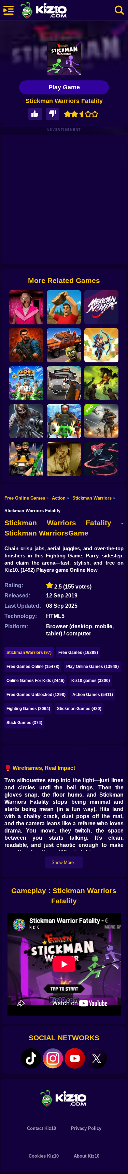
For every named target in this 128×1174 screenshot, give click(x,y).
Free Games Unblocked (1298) (36, 694)
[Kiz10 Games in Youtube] (75, 1058)
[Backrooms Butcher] (64, 459)
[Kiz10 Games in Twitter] (96, 1058)
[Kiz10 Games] (64, 1097)
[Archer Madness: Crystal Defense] (26, 383)
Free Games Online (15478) (32, 666)
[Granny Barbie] (26, 307)
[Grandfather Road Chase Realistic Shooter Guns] (64, 383)
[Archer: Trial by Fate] (101, 345)
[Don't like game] (52, 114)
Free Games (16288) (78, 652)
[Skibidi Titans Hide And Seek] (64, 421)
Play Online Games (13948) (92, 666)
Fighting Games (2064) (28, 708)
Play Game (64, 87)
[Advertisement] (64, 199)
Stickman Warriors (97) (29, 652)
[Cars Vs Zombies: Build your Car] (64, 345)
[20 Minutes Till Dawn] (101, 459)
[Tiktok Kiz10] (31, 1058)
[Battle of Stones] (64, 307)
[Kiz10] (54, 11)
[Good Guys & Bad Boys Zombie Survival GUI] (26, 421)
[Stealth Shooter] (26, 459)
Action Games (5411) (92, 694)
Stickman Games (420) (79, 708)
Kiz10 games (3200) (90, 680)
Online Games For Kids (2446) (35, 680)
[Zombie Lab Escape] (26, 345)
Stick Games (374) (24, 722)
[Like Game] (35, 114)
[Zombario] (101, 383)
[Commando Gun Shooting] (101, 421)
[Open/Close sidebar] (8, 10)
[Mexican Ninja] (101, 307)
